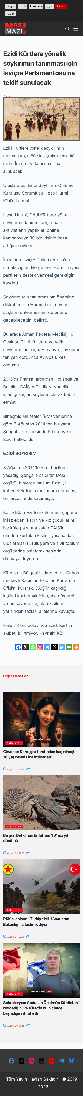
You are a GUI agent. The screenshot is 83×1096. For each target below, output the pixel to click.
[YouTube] (51, 1061)
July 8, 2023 (9, 95)
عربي (49, 6)
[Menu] (75, 28)
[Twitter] (62, 647)
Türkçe (61, 6)
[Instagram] (40, 647)
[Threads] (54, 647)
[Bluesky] (71, 1061)
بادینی (22, 6)
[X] (25, 647)
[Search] (67, 29)
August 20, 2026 (15, 1025)
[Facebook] (18, 647)
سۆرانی (11, 6)
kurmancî (36, 6)
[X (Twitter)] (21, 1061)
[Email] (69, 647)
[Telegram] (47, 647)
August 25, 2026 (15, 769)
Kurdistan (14, 742)
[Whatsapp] (33, 647)
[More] (76, 647)
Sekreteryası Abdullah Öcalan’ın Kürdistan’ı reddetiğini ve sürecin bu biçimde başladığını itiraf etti (41, 1008)
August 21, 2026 (15, 936)
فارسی (10, 13)
